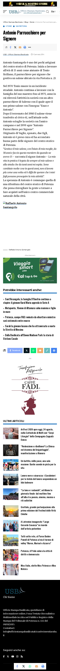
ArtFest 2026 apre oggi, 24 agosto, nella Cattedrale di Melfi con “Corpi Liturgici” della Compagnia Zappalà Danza (37, 434)
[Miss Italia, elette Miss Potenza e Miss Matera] (10, 569)
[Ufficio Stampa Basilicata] (26, 11)
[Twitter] (8, 657)
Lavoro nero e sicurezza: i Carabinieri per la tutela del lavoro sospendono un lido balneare (39, 479)
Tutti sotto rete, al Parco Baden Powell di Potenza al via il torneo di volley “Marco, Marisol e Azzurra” (37, 540)
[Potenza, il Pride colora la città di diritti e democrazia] (10, 555)
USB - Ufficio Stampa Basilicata (16, 54)
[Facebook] (3, 657)
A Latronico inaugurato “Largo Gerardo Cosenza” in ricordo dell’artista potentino (35, 525)
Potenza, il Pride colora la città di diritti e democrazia (36, 552)
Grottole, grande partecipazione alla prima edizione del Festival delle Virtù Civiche (38, 510)
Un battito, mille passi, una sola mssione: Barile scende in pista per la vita (38, 464)
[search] (47, 11)
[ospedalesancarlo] (30, 17)
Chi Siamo (9, 597)
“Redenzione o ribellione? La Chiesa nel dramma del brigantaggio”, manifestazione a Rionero (37, 450)
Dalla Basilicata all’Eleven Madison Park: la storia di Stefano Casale (28, 337)
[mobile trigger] (5, 11)
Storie (9, 26)
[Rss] (22, 657)
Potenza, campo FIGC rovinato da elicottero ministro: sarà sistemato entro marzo (29, 318)
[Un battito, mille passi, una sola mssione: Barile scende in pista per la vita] (10, 465)
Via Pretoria (21, 26)
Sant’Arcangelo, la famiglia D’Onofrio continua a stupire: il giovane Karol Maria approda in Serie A (27, 300)
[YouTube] (12, 657)
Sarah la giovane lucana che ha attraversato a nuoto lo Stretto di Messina (29, 327)
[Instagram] (17, 657)
